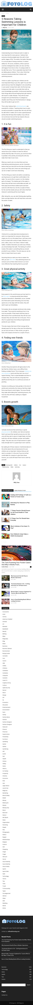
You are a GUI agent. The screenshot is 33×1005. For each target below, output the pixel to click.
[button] (2, 9)
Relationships (6, 839)
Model (4, 798)
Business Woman (7, 648)
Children (5, 668)
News (4, 820)
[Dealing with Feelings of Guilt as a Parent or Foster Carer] (6, 497)
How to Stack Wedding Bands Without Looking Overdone (16, 959)
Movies (4, 805)
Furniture (5, 739)
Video (4, 898)
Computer (5, 675)
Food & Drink (6, 734)
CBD (4, 663)
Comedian (5, 670)
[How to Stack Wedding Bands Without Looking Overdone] (6, 601)
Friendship (5, 736)
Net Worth (5, 817)
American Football (7, 619)
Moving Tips (6, 807)
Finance (5, 729)
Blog (4, 641)
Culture (5, 685)
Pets (4, 829)
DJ (3, 700)
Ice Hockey (5, 771)
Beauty (4, 631)
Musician (5, 812)
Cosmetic (5, 678)
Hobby (7, 13)
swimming (17, 467)
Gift (3, 751)
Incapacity (5, 773)
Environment (6, 709)
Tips (4, 881)
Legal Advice (6, 785)
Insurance (5, 778)
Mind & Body (6, 795)
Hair (4, 756)
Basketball (5, 629)
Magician (5, 790)
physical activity (6, 432)
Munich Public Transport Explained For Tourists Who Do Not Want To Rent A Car (16, 954)
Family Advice (6, 717)
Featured (5, 727)
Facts (4, 712)
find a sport (6, 296)
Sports (4, 869)
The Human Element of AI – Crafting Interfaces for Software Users (15, 949)
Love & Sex (5, 788)
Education (5, 705)
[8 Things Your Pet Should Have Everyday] (6, 520)
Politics (4, 834)
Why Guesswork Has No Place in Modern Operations (15, 945)
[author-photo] (16, 480)
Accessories (6, 612)
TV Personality (6, 888)
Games (4, 746)
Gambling (5, 741)
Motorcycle (5, 803)
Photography (6, 832)
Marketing (5, 793)
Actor (4, 614)
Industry (5, 776)
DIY (3, 697)
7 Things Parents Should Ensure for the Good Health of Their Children (20, 512)
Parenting (5, 825)
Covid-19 (5, 680)
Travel (4, 886)
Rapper (4, 837)
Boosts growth (9, 465)
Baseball (5, 626)
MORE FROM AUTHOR (20, 490)
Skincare (5, 856)
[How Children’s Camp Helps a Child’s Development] (6, 536)
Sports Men (6, 871)
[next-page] (5, 542)
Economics (5, 702)
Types (4, 891)
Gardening (5, 749)
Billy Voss (5, 27)
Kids (4, 781)
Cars (4, 658)
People (4, 827)
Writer (4, 908)
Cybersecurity (6, 687)
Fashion (5, 719)
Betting (4, 634)
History (4, 761)
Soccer (4, 859)
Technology (6, 876)
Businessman (6, 651)
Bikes (4, 636)
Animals (5, 621)
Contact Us (4, 995)
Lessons (24, 465)
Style (4, 874)
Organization (6, 822)
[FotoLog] (16, 4)
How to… (5, 768)
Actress (4, 616)
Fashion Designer (7, 722)
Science (5, 844)
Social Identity (6, 861)
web (4, 900)
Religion (5, 842)
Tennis (4, 878)
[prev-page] (3, 542)
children (16, 465)
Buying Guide (6, 653)
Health (4, 758)
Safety (12, 467)
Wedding (5, 903)
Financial (5, 732)
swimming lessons (21, 106)
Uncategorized (6, 893)
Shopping (5, 849)
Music (4, 810)
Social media (6, 866)
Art (3, 624)
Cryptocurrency (7, 683)
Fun (20, 465)
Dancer (4, 690)
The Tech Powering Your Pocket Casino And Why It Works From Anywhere (16, 940)
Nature (4, 815)
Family (4, 714)
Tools (4, 883)
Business (5, 646)
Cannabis (5, 656)
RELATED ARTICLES (8, 490)
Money (4, 800)
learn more (12, 259)
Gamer (4, 744)
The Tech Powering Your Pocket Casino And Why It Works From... (16, 564)
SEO (4, 847)
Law (4, 783)
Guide (4, 754)
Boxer (4, 643)
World (4, 905)
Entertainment (6, 707)
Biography (5, 638)
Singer (4, 852)
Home (3, 13)
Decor (4, 692)
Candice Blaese (5, 566)
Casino (4, 661)
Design (4, 695)
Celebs (4, 665)
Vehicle (4, 896)
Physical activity (5, 467)
